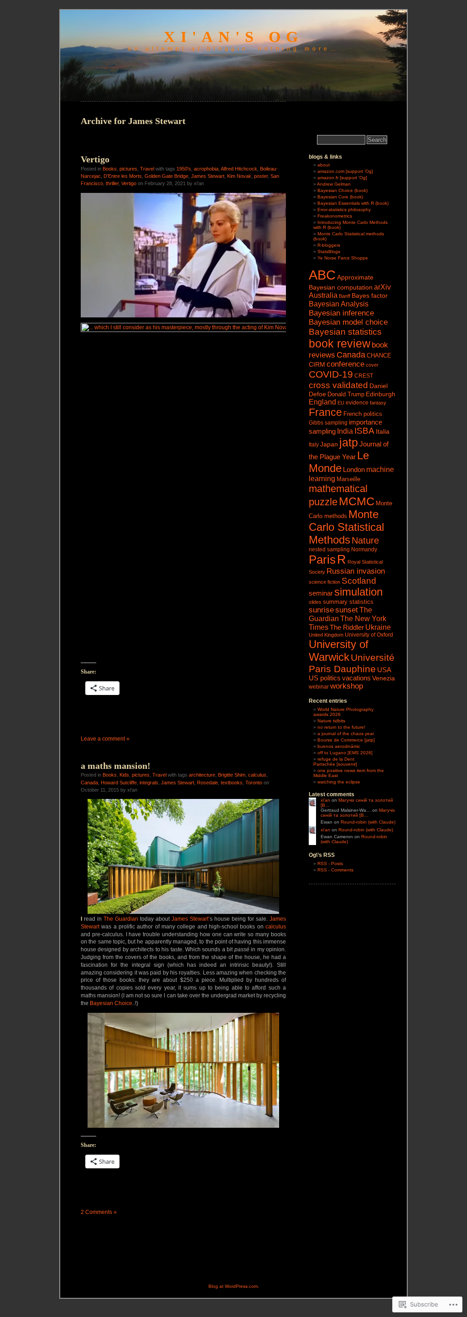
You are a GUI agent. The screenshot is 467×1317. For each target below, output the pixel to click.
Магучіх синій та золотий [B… (358, 813)
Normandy (364, 549)
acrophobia (206, 168)
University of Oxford (369, 635)
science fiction (324, 582)
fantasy (378, 402)
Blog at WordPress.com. (233, 1286)
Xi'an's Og (233, 36)
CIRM (317, 364)
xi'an (325, 800)
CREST (363, 376)
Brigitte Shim (231, 775)
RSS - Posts (330, 863)
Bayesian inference (341, 312)
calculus (257, 775)
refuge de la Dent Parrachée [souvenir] (335, 762)
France (325, 412)
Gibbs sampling (328, 423)
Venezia (383, 678)
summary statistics (348, 601)
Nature (365, 540)
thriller (112, 183)
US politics (325, 678)
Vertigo (95, 159)
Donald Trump (345, 394)
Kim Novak (239, 176)
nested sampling (329, 549)
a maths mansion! (115, 766)
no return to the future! (341, 727)
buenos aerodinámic (338, 746)
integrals (149, 782)
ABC (322, 274)
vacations (356, 678)
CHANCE (379, 355)
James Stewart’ (190, 919)
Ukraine (378, 627)
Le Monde (339, 461)
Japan (329, 444)
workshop (346, 686)
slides (315, 602)
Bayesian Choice (111, 1003)
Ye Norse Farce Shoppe (342, 257)
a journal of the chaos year (345, 733)
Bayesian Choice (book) (342, 190)
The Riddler (347, 627)
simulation (358, 592)
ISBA (364, 431)
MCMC (356, 501)
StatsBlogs (328, 251)
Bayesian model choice (348, 322)
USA (384, 670)
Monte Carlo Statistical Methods (346, 527)
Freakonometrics (334, 215)
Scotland (359, 581)
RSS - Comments (335, 869)
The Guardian (121, 919)
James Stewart (207, 176)
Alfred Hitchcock (239, 168)
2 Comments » (99, 1212)
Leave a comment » (105, 739)
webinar (319, 687)
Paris (322, 559)
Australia (323, 295)
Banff (344, 296)
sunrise (321, 609)
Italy (314, 444)
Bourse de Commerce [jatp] (346, 739)
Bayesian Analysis (338, 304)
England (322, 402)
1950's (183, 168)
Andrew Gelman (334, 184)
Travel (147, 168)
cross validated (338, 385)
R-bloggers (328, 245)
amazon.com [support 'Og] (345, 171)
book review (339, 343)
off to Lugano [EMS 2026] (345, 752)
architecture (202, 775)
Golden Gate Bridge (166, 176)
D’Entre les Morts (123, 176)
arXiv (382, 287)
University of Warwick (338, 650)
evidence (357, 402)
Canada (89, 782)
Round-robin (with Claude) (368, 821)
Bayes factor (370, 295)
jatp (348, 442)
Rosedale (207, 782)
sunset (346, 609)
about (323, 164)
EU (340, 402)
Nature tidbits (331, 720)
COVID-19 (331, 374)
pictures (128, 168)
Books (110, 168)
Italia (382, 431)
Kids (124, 775)
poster (261, 176)
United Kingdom (326, 635)
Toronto (253, 782)
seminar (321, 593)
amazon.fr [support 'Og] (342, 177)
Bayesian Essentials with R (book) (353, 203)
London (354, 469)
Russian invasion (356, 571)
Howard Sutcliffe (119, 782)
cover (372, 365)
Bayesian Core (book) (340, 196)
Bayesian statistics (345, 332)
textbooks (232, 782)
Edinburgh (380, 394)
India (345, 431)
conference (345, 364)
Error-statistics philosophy (344, 209)
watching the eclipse (338, 781)
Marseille (348, 479)
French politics (362, 414)
